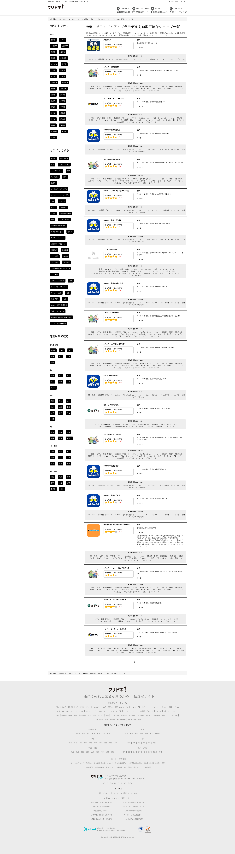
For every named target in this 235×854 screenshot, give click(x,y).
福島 (52, 362)
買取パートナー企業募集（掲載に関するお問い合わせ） (124, 767)
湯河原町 (54, 131)
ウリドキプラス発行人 (125, 783)
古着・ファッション (160, 118)
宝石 (144, 91)
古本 (183, 149)
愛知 (68, 413)
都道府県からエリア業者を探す (117, 725)
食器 (64, 299)
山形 (68, 356)
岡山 (68, 451)
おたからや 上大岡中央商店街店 (114, 344)
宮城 (52, 356)
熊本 (52, 483)
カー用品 (66, 262)
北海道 (53, 350)
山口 (60, 457)
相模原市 (54, 46)
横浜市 (53, 40)
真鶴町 (62, 125)
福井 (52, 407)
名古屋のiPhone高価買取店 (134, 819)
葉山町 (62, 95)
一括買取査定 (124, 8)
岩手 (70, 350)
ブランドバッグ (154, 91)
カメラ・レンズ (131, 707)
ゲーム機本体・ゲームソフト (156, 59)
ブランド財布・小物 (126, 89)
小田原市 (63, 58)
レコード (62, 201)
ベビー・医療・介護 (134, 719)
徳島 (68, 457)
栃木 (60, 375)
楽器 (75, 715)
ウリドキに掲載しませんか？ (177, 1)
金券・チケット (98, 715)
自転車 (91, 120)
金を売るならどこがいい (101, 811)
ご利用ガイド (177, 8)
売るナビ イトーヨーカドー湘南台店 (115, 600)
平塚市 (53, 52)
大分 (60, 483)
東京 (68, 382)
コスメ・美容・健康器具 (59, 305)
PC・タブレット (179, 89)
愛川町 (64, 131)
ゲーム (176, 707)
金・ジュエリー (96, 707)
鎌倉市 (62, 52)
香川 (52, 463)
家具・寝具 (54, 299)
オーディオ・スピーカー (59, 287)
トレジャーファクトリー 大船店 (114, 98)
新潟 (52, 401)
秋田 (60, 356)
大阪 (68, 432)
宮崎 (68, 483)
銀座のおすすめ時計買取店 (101, 806)
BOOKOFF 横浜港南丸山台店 (113, 283)
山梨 (60, 407)
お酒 (159, 89)
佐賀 (60, 477)
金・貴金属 (167, 89)
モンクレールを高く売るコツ (133, 815)
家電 (92, 86)
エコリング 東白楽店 (110, 249)
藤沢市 (53, 58)
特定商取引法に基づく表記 (138, 763)
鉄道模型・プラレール (105, 59)
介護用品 (54, 250)
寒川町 (53, 101)
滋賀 (52, 432)
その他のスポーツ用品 (58, 226)
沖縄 (61, 489)
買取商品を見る (125, 12)
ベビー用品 (54, 256)
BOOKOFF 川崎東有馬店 (112, 130)
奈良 (60, 438)
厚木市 (53, 76)
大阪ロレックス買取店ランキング (134, 806)
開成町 (62, 119)
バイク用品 (54, 262)
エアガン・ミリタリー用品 (60, 195)
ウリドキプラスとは (109, 783)
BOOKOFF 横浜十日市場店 (112, 220)
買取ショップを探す (142, 8)
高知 (68, 463)
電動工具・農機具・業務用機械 (171, 86)
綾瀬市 (53, 95)
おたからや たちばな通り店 (113, 434)
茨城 (52, 375)
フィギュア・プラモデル (176, 59)
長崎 (68, 477)
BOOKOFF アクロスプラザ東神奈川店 (116, 191)
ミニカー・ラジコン (137, 59)
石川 (68, 401)
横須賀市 (65, 46)
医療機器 (65, 250)
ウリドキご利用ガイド (76, 763)
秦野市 (62, 70)
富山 (60, 401)
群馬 (68, 375)
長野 (68, 407)
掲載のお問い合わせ (161, 12)
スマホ (134, 86)
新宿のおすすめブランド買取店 (101, 802)
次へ (135, 662)
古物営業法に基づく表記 (157, 763)
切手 (67, 293)
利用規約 (89, 763)
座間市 (53, 89)
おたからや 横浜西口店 (111, 67)
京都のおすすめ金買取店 (133, 811)
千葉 (60, 382)
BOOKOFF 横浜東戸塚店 (112, 495)
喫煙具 (155, 273)
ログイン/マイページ (180, 12)
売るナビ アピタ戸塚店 (111, 405)
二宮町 (53, 107)
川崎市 (62, 40)
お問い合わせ (99, 767)
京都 (60, 432)
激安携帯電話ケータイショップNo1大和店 (117, 525)
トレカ (156, 86)
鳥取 (52, 451)
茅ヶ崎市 (54, 64)
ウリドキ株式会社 (110, 828)
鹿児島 (53, 489)
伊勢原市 (54, 82)
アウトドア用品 (64, 219)
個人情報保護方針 (121, 763)
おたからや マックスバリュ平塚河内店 (116, 568)
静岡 (60, 413)
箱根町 (53, 125)
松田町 (62, 113)
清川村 (53, 137)
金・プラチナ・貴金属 (118, 793)
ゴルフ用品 (117, 91)
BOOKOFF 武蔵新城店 (111, 466)
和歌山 (69, 438)
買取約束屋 (107, 40)
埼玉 (52, 382)
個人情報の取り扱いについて (103, 763)
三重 (52, 419)
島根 (60, 451)
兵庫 (52, 438)
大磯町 (62, 101)
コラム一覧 (117, 789)
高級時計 (91, 89)
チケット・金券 (166, 424)
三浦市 (53, 70)
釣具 (64, 177)
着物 (52, 219)
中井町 (62, 107)
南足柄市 (63, 89)
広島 (52, 457)
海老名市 (65, 82)
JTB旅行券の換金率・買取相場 (101, 819)
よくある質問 (88, 767)
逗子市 (64, 64)
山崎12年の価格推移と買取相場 (101, 815)
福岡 (52, 477)
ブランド (106, 793)
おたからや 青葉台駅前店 (112, 159)
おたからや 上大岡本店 (111, 313)
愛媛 (60, 463)
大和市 (62, 76)
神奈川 (157, 733)
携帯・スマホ (119, 707)
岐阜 (52, 413)
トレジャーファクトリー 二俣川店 (115, 629)
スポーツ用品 (98, 719)
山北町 (53, 119)
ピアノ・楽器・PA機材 (104, 86)
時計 (99, 793)
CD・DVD (92, 59)
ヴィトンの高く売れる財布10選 (133, 802)
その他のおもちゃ (122, 59)
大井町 (53, 113)
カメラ (99, 89)
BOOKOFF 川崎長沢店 (111, 375)
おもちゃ (158, 711)
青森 (61, 350)
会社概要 (148, 767)
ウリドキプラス (159, 8)
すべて (53, 158)
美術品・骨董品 (65, 213)
